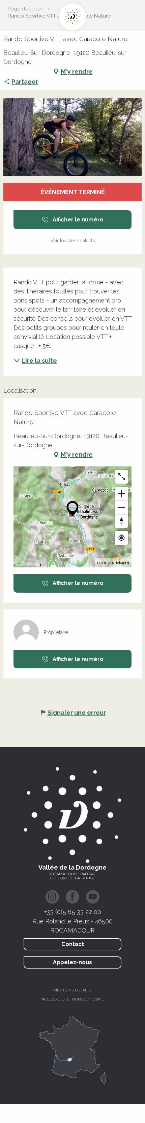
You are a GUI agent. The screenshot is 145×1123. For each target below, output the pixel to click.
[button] (72, 137)
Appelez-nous (72, 962)
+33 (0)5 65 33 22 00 (72, 911)
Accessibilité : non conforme (72, 999)
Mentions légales (72, 990)
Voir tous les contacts (73, 240)
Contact (72, 944)
